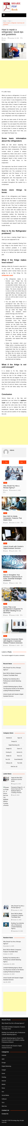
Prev (6, 462)
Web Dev (14, 766)
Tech (4, 40)
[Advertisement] (14, 74)
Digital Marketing (14, 745)
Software (9, 763)
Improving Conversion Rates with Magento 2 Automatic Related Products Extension (13, 641)
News (19, 755)
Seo (8, 759)
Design (14, 741)
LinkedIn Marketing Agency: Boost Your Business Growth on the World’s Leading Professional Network (13, 688)
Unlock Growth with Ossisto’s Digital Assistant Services (13, 695)
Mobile (8, 755)
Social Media (18, 759)
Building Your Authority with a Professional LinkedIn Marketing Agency (12, 681)
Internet (19, 752)
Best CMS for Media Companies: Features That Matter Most (12, 518)
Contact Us (5, 1113)
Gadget (9, 748)
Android (9, 737)
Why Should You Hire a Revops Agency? (12, 668)
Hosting (8, 752)
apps (20, 737)
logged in (11, 655)
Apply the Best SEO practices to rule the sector (16, 779)
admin (4, 38)
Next (21, 462)
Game (19, 748)
